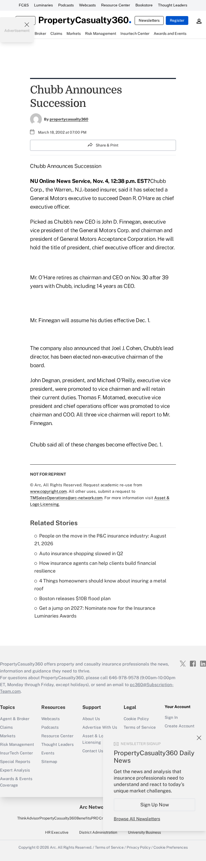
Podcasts (66, 5)
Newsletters (149, 20)
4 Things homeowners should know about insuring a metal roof (100, 584)
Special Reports (15, 761)
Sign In (171, 717)
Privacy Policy (138, 847)
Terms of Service (140, 727)
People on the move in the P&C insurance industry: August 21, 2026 (100, 539)
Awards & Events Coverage (16, 781)
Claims (6, 727)
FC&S (24, 5)
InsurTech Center (16, 753)
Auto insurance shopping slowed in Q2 (81, 553)
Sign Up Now (154, 804)
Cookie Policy (136, 718)
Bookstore (144, 5)
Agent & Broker (15, 718)
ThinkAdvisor (28, 818)
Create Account (179, 726)
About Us (91, 718)
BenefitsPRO (87, 818)
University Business (144, 832)
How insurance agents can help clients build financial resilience (95, 567)
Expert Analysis (15, 770)
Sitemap (49, 761)
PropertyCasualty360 (57, 818)
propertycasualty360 (69, 119)
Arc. (53, 847)
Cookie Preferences (170, 847)
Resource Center (115, 5)
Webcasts (87, 5)
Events (47, 753)
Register (177, 20)
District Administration (98, 832)
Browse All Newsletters (137, 818)
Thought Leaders (172, 5)
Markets (8, 736)
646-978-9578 (124, 677)
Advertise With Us (99, 727)
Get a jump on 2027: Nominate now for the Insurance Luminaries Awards (94, 612)
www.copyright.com (48, 491)
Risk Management (17, 744)
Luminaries (43, 5)
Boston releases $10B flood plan (75, 598)
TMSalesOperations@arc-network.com (66, 497)
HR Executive (56, 832)
